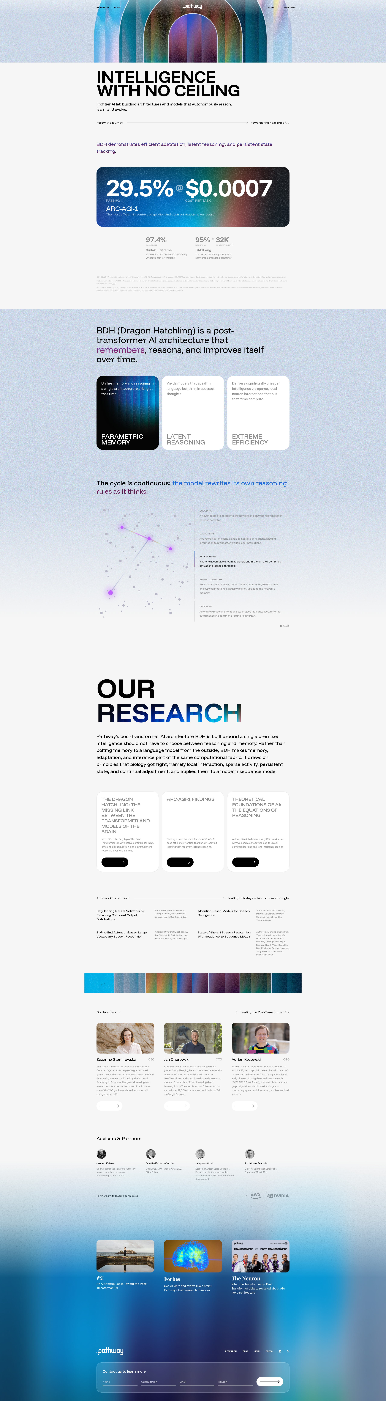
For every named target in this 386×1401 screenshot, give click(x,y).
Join (271, 7)
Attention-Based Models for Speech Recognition (224, 913)
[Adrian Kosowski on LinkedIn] (245, 1106)
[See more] (276, 1318)
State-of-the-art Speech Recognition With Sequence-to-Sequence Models (224, 934)
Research (102, 7)
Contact (290, 7)
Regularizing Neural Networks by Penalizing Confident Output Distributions (120, 915)
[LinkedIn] (280, 1351)
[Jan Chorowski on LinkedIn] (177, 1106)
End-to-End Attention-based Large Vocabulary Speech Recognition (121, 934)
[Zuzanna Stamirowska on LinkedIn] (109, 1106)
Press (269, 1351)
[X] (288, 1351)
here (283, 277)
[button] (242, 515)
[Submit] (269, 1381)
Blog (117, 7)
